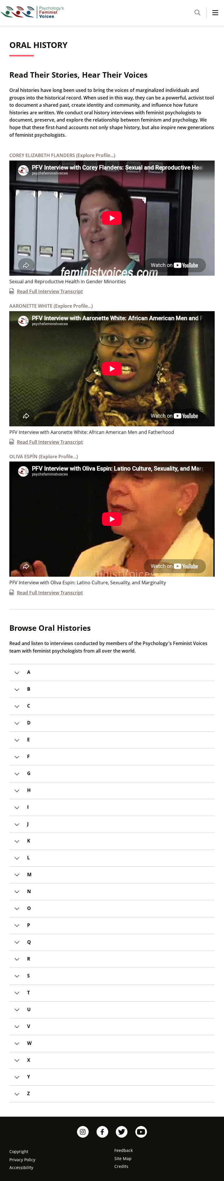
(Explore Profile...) (62, 155)
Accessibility (21, 1167)
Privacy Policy (22, 1159)
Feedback (123, 1150)
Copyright (18, 1151)
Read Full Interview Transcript (50, 291)
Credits (121, 1166)
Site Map (123, 1158)
